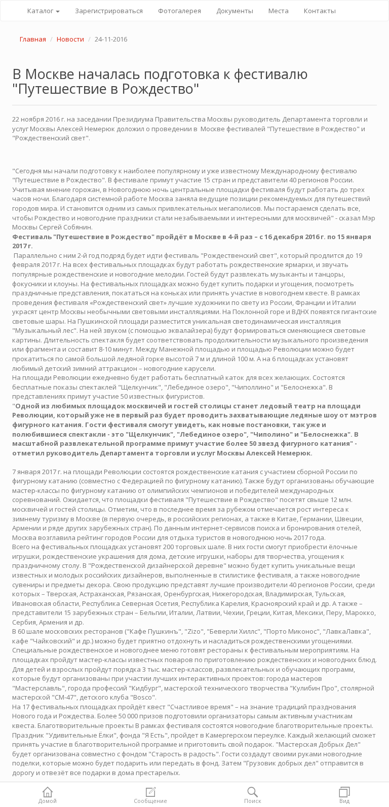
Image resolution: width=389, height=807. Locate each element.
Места (278, 10)
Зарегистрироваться (109, 10)
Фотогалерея (179, 10)
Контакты (320, 10)
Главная (33, 39)
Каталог (41, 10)
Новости (70, 39)
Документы (234, 10)
